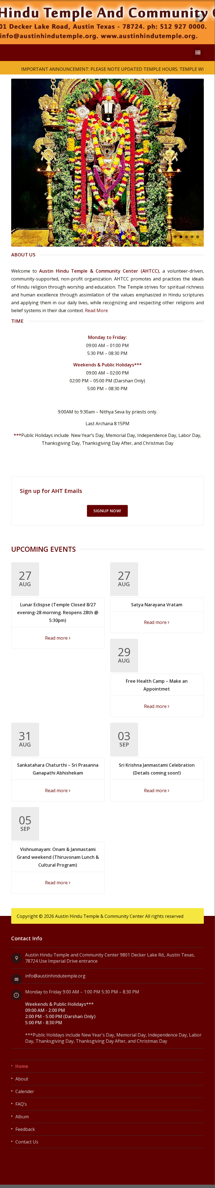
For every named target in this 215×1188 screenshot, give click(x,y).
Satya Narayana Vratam (156, 605)
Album (22, 1117)
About (21, 1079)
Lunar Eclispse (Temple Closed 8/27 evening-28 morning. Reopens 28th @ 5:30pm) (57, 612)
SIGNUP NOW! (107, 510)
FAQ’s (21, 1104)
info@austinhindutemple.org (55, 976)
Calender (24, 1091)
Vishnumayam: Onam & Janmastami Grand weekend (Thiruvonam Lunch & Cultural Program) (58, 857)
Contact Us (26, 1142)
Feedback (25, 1129)
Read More (96, 310)
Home (21, 1066)
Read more (57, 638)
